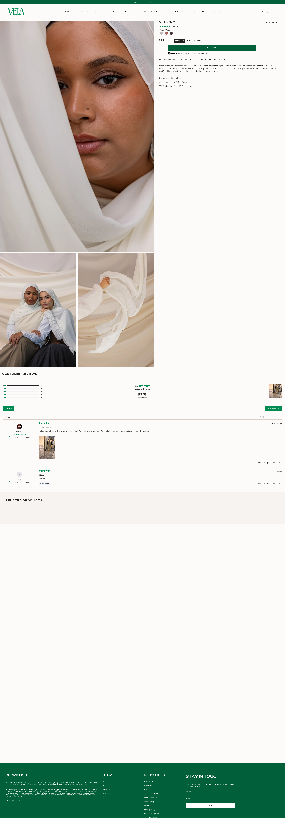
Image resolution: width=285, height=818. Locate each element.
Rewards (106, 789)
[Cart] (278, 11)
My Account (149, 789)
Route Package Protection (154, 813)
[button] (67, 11)
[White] (161, 33)
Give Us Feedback (151, 797)
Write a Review (276, 409)
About (105, 785)
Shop (105, 781)
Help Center (149, 781)
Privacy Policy (149, 809)
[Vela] (16, 12)
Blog (104, 797)
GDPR (146, 805)
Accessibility (149, 801)
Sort (262, 417)
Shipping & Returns (151, 793)
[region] (275, 391)
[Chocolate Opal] (171, 33)
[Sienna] (166, 33)
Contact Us (148, 785)
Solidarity (106, 793)
